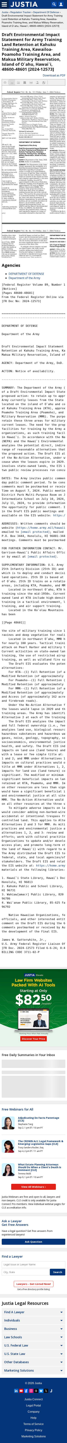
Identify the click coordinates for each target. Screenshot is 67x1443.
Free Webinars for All (17, 1109)
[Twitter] (46, 1391)
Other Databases (16, 1362)
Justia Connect (33, 1399)
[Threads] (36, 1391)
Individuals (12, 1320)
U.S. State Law (14, 1354)
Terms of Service (33, 1424)
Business (10, 1329)
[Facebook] (26, 1391)
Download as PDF (54, 75)
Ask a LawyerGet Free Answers (15, 1223)
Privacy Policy (33, 1430)
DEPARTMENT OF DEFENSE (26, 274)
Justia (5, 12)
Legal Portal (33, 1405)
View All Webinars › (33, 1186)
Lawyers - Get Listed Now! (33, 1284)
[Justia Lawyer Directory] (51, 1391)
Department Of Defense (46, 12)
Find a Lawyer (12, 1256)
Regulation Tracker (20, 12)
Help (33, 1417)
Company (34, 1411)
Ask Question (33, 1241)
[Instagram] (31, 1391)
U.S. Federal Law (16, 1345)
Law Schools (13, 1337)
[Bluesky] (41, 1391)
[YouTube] (21, 1391)
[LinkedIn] (16, 1391)
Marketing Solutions (19, 1370)
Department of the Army (24, 278)
